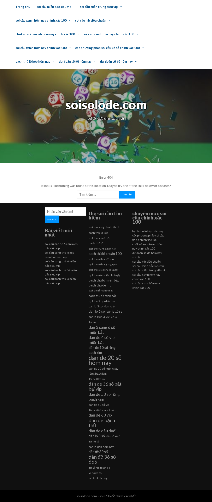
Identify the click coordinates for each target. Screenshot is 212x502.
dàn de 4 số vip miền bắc (101, 340)
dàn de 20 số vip (97, 379)
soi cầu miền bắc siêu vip (54, 7)
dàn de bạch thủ (102, 423)
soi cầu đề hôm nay (98, 478)
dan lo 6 (109, 306)
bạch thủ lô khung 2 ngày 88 (103, 264)
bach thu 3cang (96, 227)
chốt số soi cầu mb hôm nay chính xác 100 (45, 34)
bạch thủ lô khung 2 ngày (101, 259)
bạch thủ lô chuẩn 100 (105, 253)
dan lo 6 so (97, 311)
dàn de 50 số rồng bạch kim (104, 397)
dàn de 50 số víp (99, 404)
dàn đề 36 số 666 (102, 459)
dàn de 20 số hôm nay (105, 360)
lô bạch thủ (96, 473)
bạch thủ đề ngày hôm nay (102, 301)
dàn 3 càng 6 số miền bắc (102, 330)
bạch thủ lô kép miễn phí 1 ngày (104, 275)
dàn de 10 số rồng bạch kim (102, 350)
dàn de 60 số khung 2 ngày (102, 410)
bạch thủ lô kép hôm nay (33, 61)
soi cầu (136, 257)
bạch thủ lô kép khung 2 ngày (103, 269)
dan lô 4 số (111, 317)
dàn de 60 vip (100, 415)
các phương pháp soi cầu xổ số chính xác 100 (107, 48)
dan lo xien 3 (97, 316)
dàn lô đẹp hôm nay (101, 446)
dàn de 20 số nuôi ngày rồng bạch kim (103, 371)
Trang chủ (23, 7)
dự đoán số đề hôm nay (75, 61)
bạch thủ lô (96, 243)
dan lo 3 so (96, 306)
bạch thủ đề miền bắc (102, 295)
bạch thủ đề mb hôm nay (101, 290)
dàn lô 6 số (94, 441)
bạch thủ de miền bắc (99, 238)
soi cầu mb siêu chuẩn (90, 20)
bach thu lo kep (98, 232)
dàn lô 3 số (97, 436)
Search (52, 219)
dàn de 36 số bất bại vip (105, 386)
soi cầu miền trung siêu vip (99, 7)
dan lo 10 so (114, 311)
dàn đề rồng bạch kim (99, 467)
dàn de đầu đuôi (102, 430)
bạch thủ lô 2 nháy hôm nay (102, 248)
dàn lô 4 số (113, 436)
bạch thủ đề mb (100, 285)
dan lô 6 (92, 322)
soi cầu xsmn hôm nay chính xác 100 (41, 20)
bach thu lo (113, 227)
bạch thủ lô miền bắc (104, 280)
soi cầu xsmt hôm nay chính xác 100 (108, 34)
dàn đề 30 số (98, 452)
